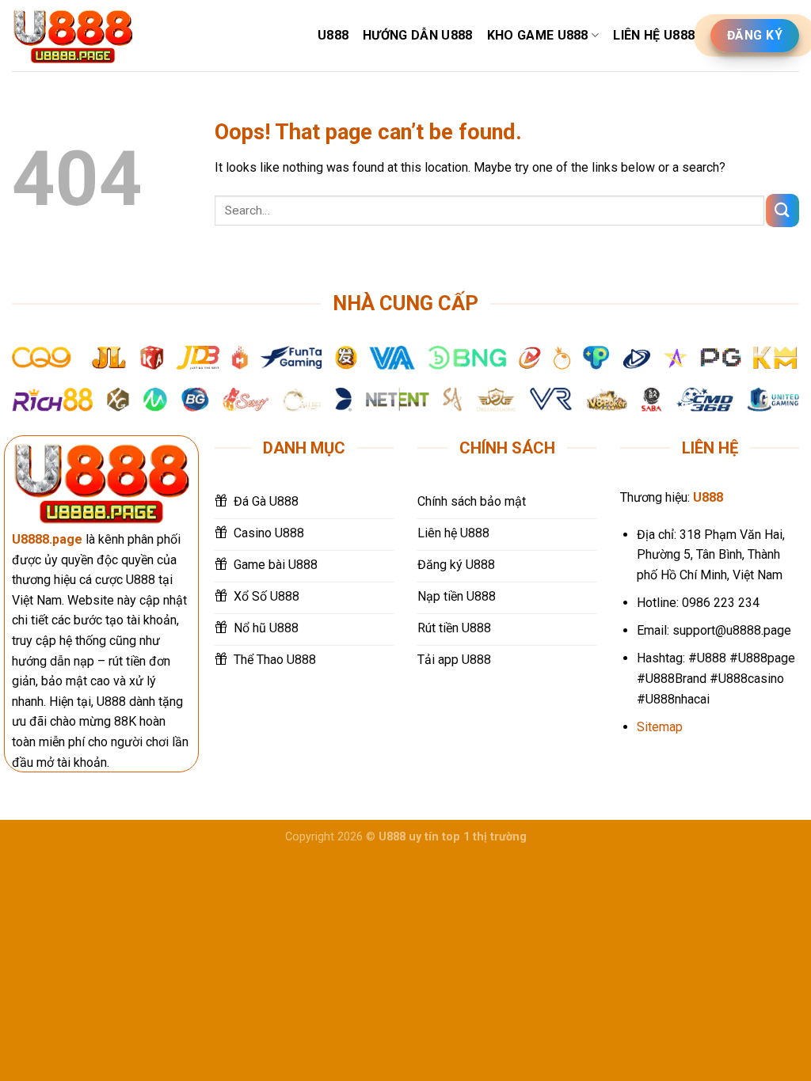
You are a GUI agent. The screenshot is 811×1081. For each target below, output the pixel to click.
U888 (333, 35)
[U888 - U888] (73, 36)
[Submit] (782, 210)
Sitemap (660, 726)
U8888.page (47, 539)
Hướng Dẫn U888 (417, 35)
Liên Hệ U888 (654, 35)
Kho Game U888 (537, 35)
